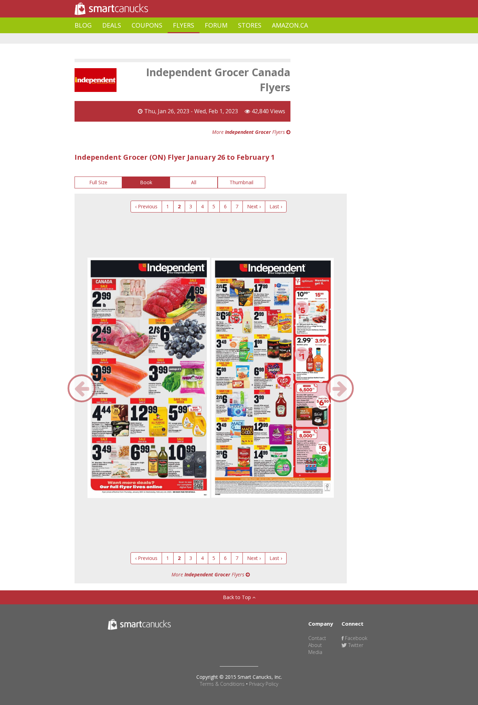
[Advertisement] (202, 38)
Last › (275, 206)
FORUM (216, 25)
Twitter (355, 645)
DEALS (111, 25)
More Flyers (249, 132)
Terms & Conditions (222, 684)
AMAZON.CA (290, 25)
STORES (249, 25)
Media (315, 652)
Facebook (355, 638)
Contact (317, 638)
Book (146, 182)
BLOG (83, 25)
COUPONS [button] (147, 25)
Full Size (98, 182)
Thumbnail (241, 182)
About (315, 645)
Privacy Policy (263, 684)
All (193, 182)
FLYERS (183, 25)
